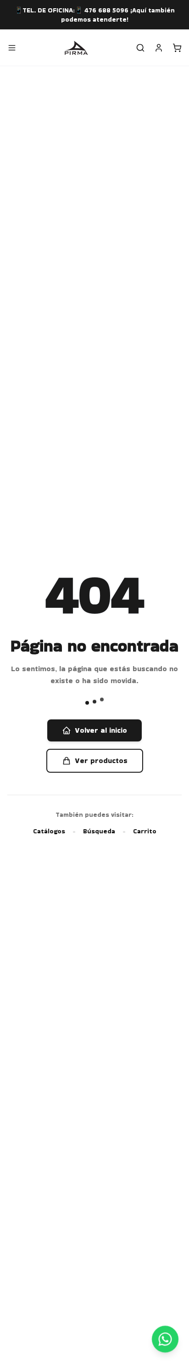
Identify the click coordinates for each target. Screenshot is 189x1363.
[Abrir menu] (12, 48)
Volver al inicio (101, 730)
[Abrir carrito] (177, 48)
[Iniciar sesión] (158, 48)
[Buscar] (140, 48)
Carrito (144, 831)
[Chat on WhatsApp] (165, 1339)
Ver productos (101, 760)
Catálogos (49, 831)
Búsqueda (99, 831)
